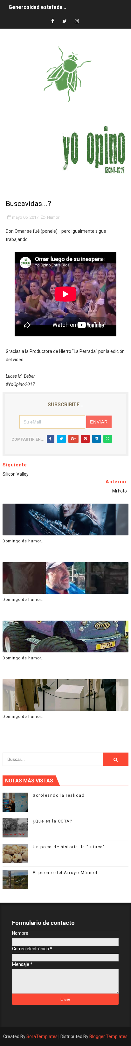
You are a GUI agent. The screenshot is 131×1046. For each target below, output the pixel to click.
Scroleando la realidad (59, 795)
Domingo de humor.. (23, 599)
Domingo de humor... (24, 541)
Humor (53, 217)
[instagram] (76, 21)
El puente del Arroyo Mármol (65, 872)
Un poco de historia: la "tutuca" (69, 846)
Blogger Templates (108, 1036)
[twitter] (64, 21)
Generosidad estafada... (37, 7)
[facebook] (52, 21)
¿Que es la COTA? (52, 821)
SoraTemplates (42, 1036)
